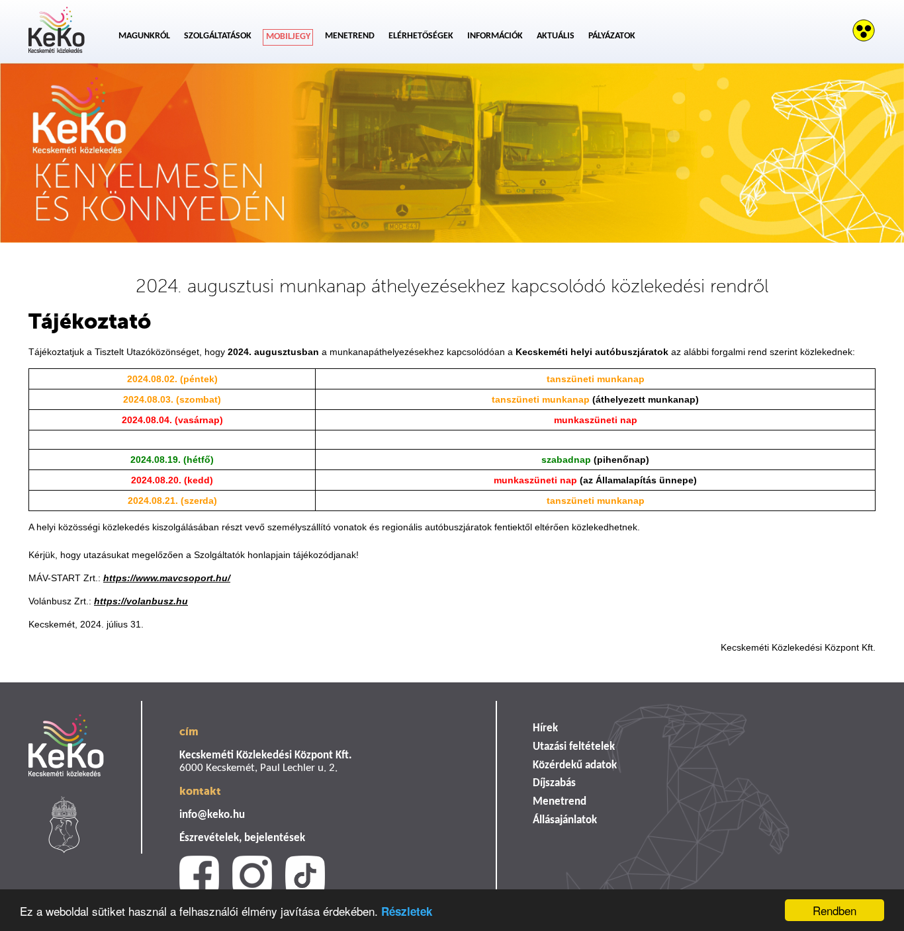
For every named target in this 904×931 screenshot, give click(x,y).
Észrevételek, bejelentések (242, 838)
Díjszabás (554, 783)
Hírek (545, 728)
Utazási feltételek (574, 746)
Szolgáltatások (217, 36)
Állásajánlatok (565, 820)
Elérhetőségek (420, 36)
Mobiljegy (288, 37)
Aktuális (555, 36)
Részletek (406, 911)
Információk (495, 36)
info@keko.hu (212, 815)
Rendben (834, 910)
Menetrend (350, 36)
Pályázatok (611, 36)
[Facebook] (199, 875)
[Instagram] (252, 875)
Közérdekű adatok (575, 765)
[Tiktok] (305, 875)
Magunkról (144, 36)
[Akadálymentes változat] (864, 30)
